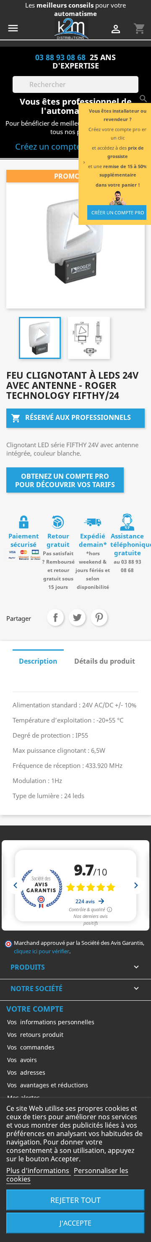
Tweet (77, 617)
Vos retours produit (35, 1035)
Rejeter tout (75, 1200)
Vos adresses (26, 1072)
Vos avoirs (22, 1060)
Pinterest (99, 617)
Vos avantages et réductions (47, 1085)
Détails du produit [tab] (104, 661)
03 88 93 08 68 (60, 57)
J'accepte (75, 1223)
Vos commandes (31, 1047)
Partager (55, 617)
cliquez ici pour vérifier (41, 951)
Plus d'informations (38, 1170)
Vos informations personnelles (50, 1022)
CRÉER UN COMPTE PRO (117, 212)
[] (135, 90)
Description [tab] (38, 661)
